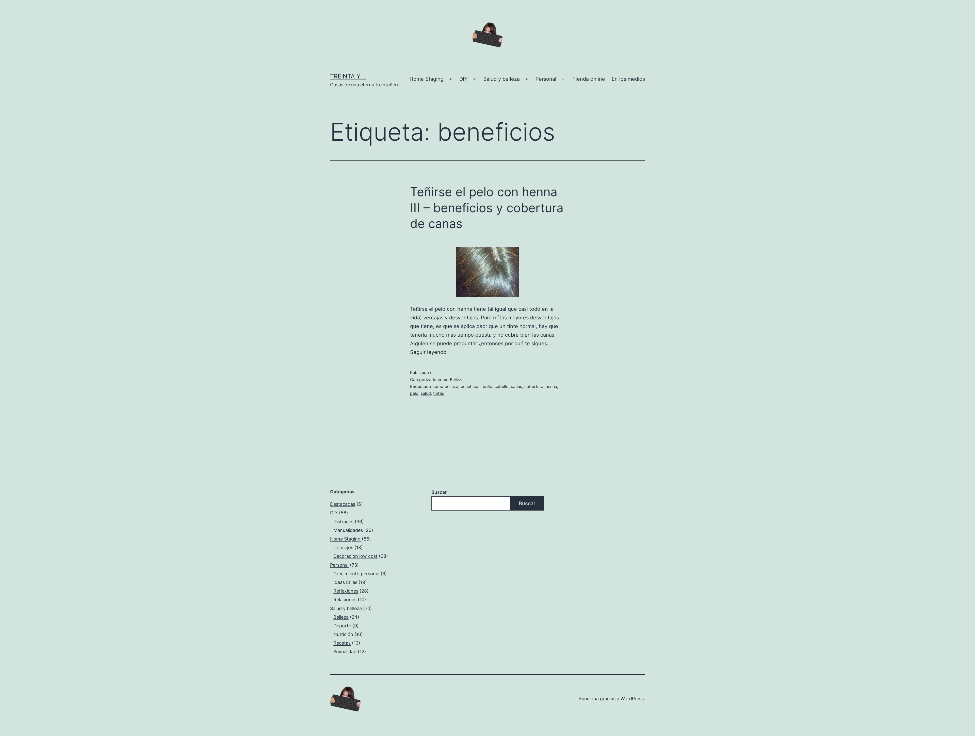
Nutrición (343, 634)
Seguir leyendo (428, 352)
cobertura (533, 386)
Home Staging (427, 79)
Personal (545, 79)
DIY (463, 79)
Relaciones (344, 599)
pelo (414, 393)
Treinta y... (348, 76)
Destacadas (342, 504)
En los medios (628, 79)
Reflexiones (345, 591)
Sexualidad (344, 651)
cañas (516, 386)
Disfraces (343, 521)
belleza (451, 386)
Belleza (457, 379)
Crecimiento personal (356, 573)
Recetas (342, 643)
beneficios (470, 386)
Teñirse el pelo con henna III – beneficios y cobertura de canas (486, 207)
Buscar (439, 492)
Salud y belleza (501, 79)
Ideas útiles (345, 582)
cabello (502, 386)
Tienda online (588, 79)
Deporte (342, 625)
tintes (438, 393)
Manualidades (348, 530)
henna (551, 386)
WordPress (632, 698)
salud (426, 393)
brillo (487, 386)
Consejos (343, 547)
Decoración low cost (355, 556)
